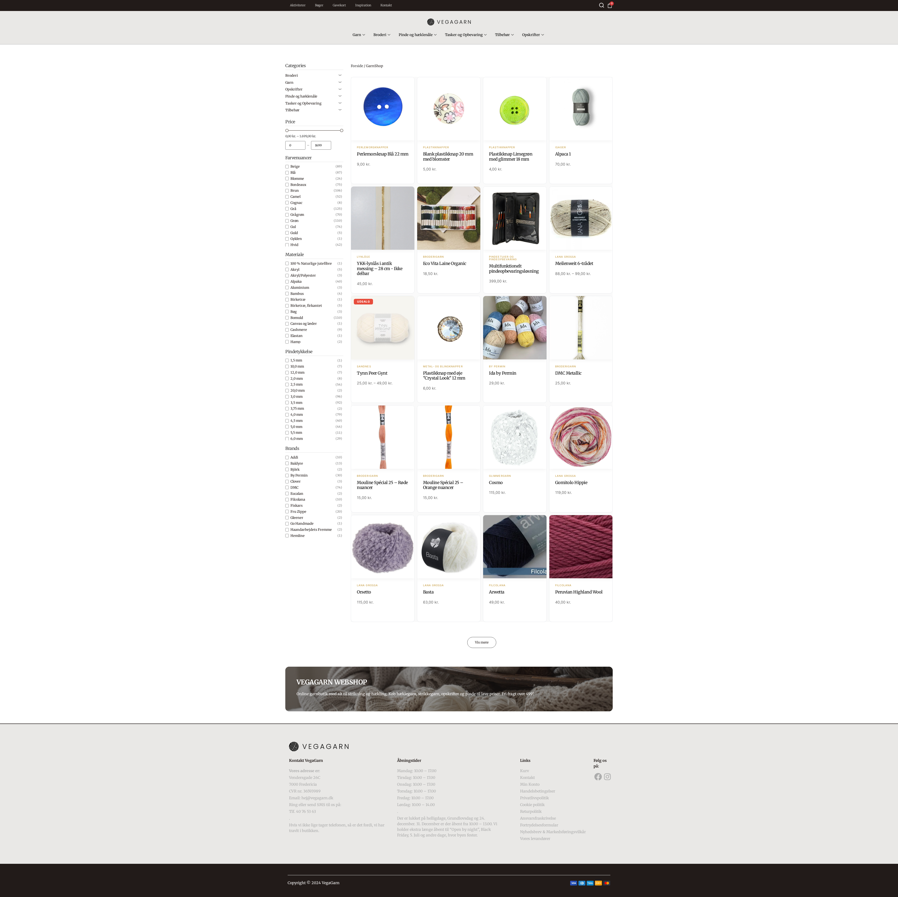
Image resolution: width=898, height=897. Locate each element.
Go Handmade (302, 523)
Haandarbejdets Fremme (311, 530)
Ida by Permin (502, 373)
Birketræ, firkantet (306, 306)
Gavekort (339, 5)
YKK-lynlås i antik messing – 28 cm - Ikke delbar (379, 268)
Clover (295, 481)
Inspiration (363, 5)
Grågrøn (297, 215)
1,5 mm (296, 360)
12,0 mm (297, 372)
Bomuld (296, 318)
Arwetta (496, 592)
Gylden (296, 239)
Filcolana (297, 499)
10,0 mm (297, 366)
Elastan (296, 336)
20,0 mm (297, 390)
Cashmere (298, 330)
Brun (294, 190)
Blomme (297, 179)
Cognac (296, 203)
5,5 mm (296, 432)
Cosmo (496, 482)
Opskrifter (531, 35)
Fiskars (296, 505)
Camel (295, 197)
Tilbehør (502, 35)
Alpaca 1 (563, 154)
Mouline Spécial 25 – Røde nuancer (382, 485)
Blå (293, 172)
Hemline (297, 536)
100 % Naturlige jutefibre (311, 263)
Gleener (296, 518)
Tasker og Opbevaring (464, 35)
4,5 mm (296, 421)
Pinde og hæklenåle (416, 35)
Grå (293, 209)
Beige (295, 166)
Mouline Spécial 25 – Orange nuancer (443, 485)
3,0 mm (296, 396)
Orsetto (364, 592)
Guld (294, 233)
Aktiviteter (298, 5)
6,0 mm (296, 439)
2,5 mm (296, 384)
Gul (293, 227)
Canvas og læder (303, 324)
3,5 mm (296, 403)
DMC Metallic (568, 373)
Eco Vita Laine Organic (444, 263)
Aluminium (299, 288)
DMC (294, 487)
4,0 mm (296, 414)
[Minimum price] (295, 145)
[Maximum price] (321, 145)
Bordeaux (298, 185)
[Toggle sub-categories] (340, 75)
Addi (294, 457)
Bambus (297, 294)
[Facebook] (598, 776)
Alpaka (296, 281)
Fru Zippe (298, 512)
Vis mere (482, 642)
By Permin (299, 475)
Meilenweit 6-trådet (574, 263)
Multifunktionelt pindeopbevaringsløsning (514, 268)
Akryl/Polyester (303, 275)
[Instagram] (607, 776)
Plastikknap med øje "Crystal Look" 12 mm (444, 375)
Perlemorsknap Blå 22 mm (383, 154)
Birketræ (297, 299)
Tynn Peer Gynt (372, 373)
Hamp (295, 342)
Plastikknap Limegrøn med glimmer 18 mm (510, 156)
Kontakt (386, 5)
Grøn (294, 221)
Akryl (294, 270)
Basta (428, 592)
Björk (295, 469)
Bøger (319, 5)
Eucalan (296, 494)
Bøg (293, 312)
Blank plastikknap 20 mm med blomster (448, 156)
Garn (357, 35)
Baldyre (296, 463)
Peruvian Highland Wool (579, 592)
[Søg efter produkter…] (602, 5)
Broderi (379, 35)
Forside (357, 66)
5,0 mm (296, 427)
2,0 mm (296, 378)
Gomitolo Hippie (571, 482)
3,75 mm (297, 408)
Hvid (294, 245)
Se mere (383, 109)
